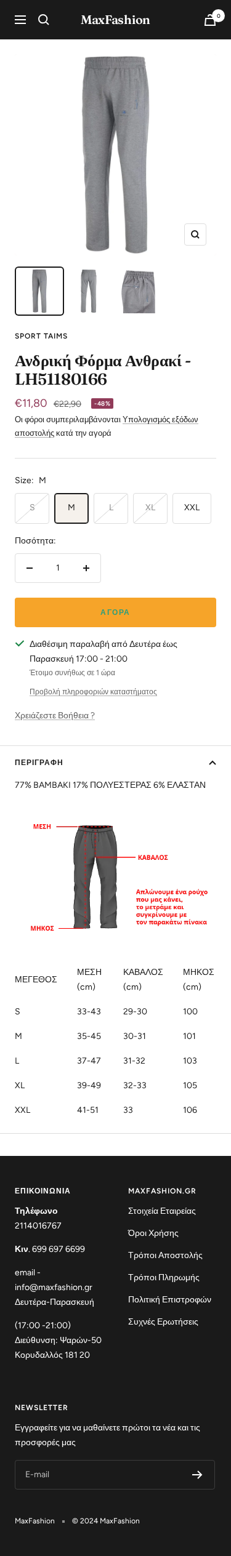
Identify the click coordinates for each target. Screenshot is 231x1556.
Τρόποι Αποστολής (165, 1255)
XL (150, 507)
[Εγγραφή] (197, 1474)
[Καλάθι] (210, 20)
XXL (192, 507)
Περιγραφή (39, 762)
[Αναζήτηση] (43, 19)
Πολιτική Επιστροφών (169, 1299)
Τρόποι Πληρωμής (164, 1277)
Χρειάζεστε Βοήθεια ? (55, 715)
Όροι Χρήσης (153, 1233)
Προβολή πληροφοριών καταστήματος (93, 692)
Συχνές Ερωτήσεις (163, 1322)
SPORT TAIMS (41, 336)
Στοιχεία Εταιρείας (162, 1211)
